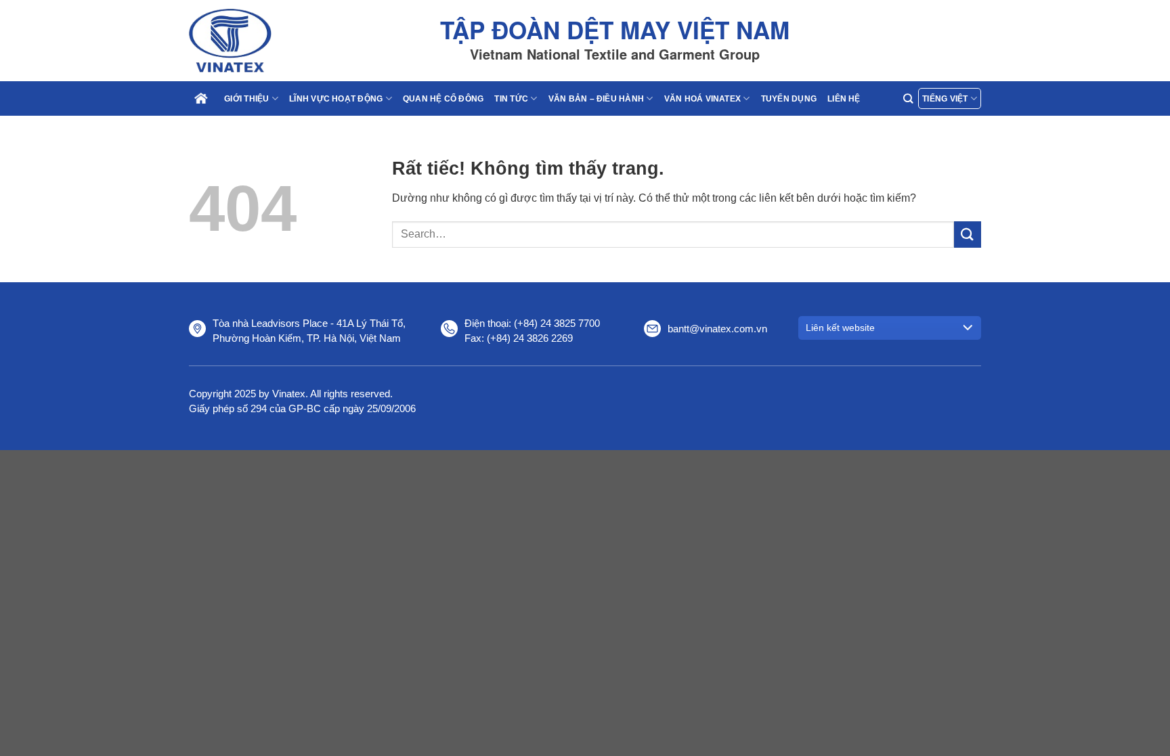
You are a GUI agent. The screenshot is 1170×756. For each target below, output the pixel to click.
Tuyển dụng (789, 99)
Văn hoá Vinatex (702, 99)
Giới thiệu (246, 99)
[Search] (908, 98)
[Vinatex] (256, 40)
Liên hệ (844, 99)
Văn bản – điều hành (596, 99)
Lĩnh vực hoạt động (336, 99)
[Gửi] (967, 234)
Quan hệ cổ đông (443, 99)
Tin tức (511, 99)
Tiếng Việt (945, 99)
